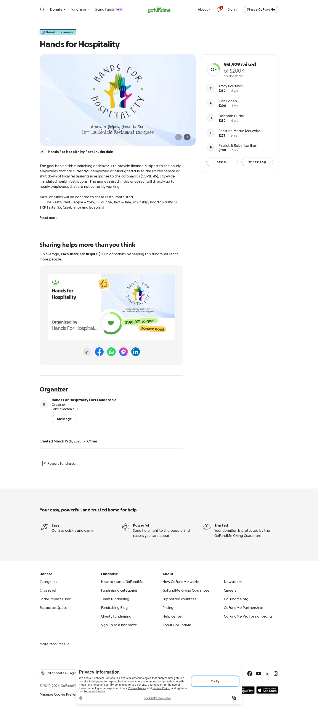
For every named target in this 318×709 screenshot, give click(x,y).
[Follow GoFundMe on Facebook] (250, 673)
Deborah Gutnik (231, 116)
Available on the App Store (267, 690)
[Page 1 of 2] (47, 139)
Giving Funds (108, 9)
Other (92, 441)
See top (259, 162)
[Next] (187, 137)
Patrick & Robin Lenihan (237, 145)
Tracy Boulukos (230, 86)
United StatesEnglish (62, 673)
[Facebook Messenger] (123, 351)
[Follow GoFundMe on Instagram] (275, 673)
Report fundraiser (62, 463)
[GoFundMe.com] (159, 9)
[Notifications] (218, 9)
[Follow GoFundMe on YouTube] (258, 673)
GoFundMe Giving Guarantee (237, 536)
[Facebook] (99, 351)
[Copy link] (87, 351)
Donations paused (60, 32)
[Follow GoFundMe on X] (267, 673)
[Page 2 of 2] (51, 139)
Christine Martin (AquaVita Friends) (239, 131)
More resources (52, 644)
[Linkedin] (135, 351)
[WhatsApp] (111, 351)
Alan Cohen (227, 101)
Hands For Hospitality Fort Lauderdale (84, 400)
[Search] (42, 9)
